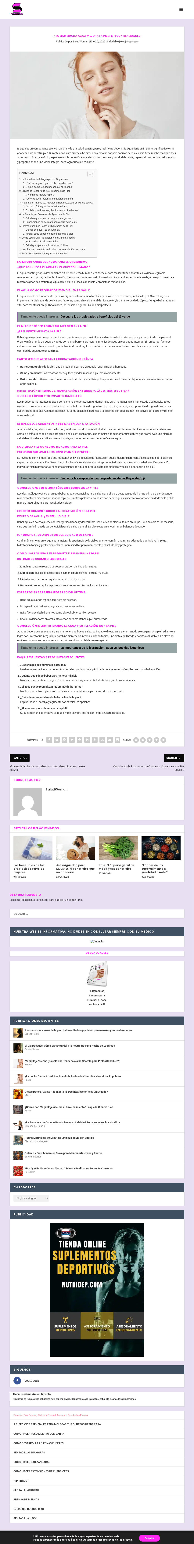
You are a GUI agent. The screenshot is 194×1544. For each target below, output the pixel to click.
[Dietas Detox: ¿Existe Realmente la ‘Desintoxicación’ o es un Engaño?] (18, 1094)
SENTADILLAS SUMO (26, 1490)
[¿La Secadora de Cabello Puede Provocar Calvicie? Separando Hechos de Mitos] (18, 1125)
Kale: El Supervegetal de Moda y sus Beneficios (116, 866)
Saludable (113, 41)
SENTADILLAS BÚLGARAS (29, 1452)
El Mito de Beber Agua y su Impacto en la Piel (46, 190)
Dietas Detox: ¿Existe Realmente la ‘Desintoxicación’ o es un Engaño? (66, 1091)
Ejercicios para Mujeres (36, 1141)
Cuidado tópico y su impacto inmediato (46, 206)
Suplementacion (33, 1156)
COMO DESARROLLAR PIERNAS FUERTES (38, 1443)
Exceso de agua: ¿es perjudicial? (43, 229)
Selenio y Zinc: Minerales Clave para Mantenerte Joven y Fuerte (63, 1153)
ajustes (127, 1540)
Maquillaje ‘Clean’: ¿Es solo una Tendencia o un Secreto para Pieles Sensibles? (72, 1061)
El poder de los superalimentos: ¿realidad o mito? (155, 868)
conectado (42, 899)
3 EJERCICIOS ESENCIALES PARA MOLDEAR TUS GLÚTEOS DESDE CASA (57, 1424)
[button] (89, 174)
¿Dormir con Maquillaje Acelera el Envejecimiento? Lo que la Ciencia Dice (69, 1107)
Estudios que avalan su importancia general (49, 218)
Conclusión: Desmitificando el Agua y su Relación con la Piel (54, 249)
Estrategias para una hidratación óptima (47, 245)
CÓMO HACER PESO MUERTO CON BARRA (38, 1433)
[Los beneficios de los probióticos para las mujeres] (32, 848)
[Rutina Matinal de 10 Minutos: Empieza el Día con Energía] (18, 1140)
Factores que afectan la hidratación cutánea (49, 198)
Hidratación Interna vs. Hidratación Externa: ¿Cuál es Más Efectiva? (57, 202)
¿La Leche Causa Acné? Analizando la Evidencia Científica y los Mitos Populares (73, 1076)
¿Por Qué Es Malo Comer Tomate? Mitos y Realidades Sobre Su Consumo (69, 1168)
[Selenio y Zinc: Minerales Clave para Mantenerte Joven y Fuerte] (18, 1155)
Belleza (28, 1034)
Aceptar (149, 1538)
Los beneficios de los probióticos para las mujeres (29, 868)
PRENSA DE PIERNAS (26, 1499)
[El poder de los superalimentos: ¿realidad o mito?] (161, 848)
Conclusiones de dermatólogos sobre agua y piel (51, 222)
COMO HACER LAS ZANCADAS (31, 1461)
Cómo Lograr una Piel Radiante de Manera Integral (48, 237)
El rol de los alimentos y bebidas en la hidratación (52, 210)
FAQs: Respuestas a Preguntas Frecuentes (45, 253)
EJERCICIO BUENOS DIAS (28, 1508)
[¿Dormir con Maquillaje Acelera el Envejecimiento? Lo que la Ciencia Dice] (18, 1109)
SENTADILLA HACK (25, 1518)
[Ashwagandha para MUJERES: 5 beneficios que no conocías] (75, 848)
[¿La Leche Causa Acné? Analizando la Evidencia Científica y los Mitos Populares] (18, 1079)
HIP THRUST (21, 1480)
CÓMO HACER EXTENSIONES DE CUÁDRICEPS (41, 1471)
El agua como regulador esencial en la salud (49, 186)
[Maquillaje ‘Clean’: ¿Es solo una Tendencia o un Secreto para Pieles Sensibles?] (18, 1063)
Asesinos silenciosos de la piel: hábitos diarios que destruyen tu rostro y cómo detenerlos (78, 1030)
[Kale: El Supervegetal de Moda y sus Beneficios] (118, 848)
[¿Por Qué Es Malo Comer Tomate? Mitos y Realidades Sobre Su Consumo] (18, 1171)
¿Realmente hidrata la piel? (40, 194)
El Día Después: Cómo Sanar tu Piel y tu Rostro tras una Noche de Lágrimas (70, 1045)
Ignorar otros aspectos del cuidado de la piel (49, 233)
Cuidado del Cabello (35, 1126)
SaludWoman (80, 41)
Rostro (36, 1034)
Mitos (28, 1095)
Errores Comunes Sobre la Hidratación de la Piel (47, 226)
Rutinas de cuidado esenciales (42, 241)
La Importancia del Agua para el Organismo (45, 179)
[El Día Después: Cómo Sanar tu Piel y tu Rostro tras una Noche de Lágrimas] (18, 1048)
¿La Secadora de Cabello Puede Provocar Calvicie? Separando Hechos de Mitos (72, 1122)
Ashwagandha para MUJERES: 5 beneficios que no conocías (75, 868)
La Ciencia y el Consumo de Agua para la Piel (46, 214)
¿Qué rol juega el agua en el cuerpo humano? (49, 183)
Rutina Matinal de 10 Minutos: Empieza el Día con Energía (59, 1137)
